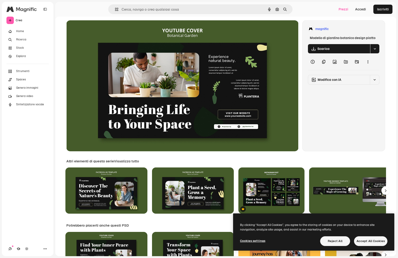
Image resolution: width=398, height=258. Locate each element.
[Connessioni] (10, 248)
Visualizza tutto (126, 161)
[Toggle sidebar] (45, 9)
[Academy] (18, 248)
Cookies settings (252, 241)
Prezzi (343, 9)
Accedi (360, 9)
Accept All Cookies (371, 241)
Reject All (335, 241)
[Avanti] (385, 190)
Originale (96, 29)
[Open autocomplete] (114, 9)
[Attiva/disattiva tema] (26, 248)
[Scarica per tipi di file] (374, 48)
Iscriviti (383, 9)
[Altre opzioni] (367, 61)
